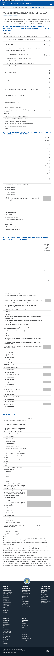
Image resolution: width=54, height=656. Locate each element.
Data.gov (24, 632)
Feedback (12, 650)
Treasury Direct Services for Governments (44, 598)
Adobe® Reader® (14, 652)
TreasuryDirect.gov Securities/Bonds (7, 632)
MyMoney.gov (25, 630)
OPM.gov (24, 627)
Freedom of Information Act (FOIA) (6, 636)
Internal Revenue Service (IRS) (7, 605)
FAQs (8, 650)
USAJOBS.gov (25, 625)
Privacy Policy (5, 649)
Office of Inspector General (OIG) (26, 590)
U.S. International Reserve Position (20, 7)
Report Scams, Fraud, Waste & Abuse (26, 600)
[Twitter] (46, 651)
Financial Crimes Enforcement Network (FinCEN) (7, 601)
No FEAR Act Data (7, 639)
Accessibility (21, 650)
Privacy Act (5, 622)
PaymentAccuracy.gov (26, 638)
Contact (25, 650)
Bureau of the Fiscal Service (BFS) (7, 596)
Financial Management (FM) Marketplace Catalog (46, 603)
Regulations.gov (25, 636)
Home (4, 7)
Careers (16, 650)
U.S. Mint (5, 612)
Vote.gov (24, 643)
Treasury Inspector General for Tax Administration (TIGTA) (26, 595)
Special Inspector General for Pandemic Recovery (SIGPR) (26, 605)
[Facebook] (49, 651)
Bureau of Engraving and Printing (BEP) (7, 593)
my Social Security (26, 640)
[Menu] (51, 4)
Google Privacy (12, 649)
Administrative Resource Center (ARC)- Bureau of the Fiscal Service (45, 592)
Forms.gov (24, 634)
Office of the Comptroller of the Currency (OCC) (7, 609)
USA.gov (24, 623)
